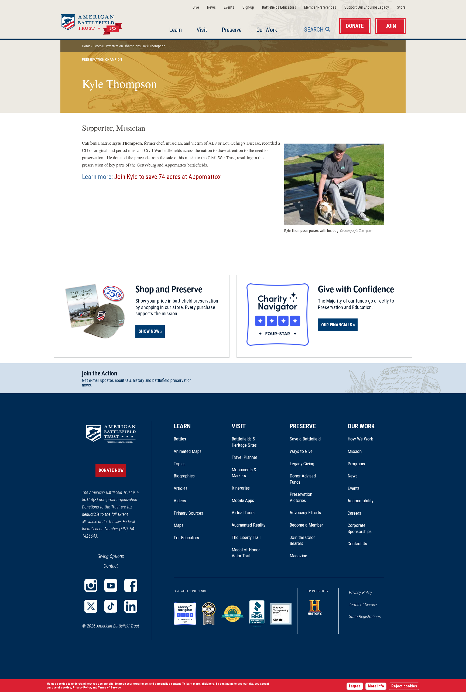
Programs (356, 463)
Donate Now (111, 470)
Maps (178, 525)
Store (401, 7)
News (211, 7)
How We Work (360, 439)
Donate (355, 26)
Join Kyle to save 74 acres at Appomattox (167, 177)
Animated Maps (187, 451)
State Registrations (365, 616)
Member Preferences (320, 7)
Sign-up (248, 7)
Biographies (184, 476)
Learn (175, 29)
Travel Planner (244, 457)
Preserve (232, 29)
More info (376, 686)
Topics (180, 463)
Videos (180, 500)
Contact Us (357, 543)
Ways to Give (301, 451)
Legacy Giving (308, 464)
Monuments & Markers (244, 472)
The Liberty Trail (250, 537)
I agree (355, 686)
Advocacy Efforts (305, 512)
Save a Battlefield (305, 439)
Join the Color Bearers (302, 540)
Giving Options (110, 556)
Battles (180, 439)
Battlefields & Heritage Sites (244, 441)
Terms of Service (363, 604)
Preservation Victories (301, 497)
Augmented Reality (248, 525)
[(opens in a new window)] (90, 585)
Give (196, 7)
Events (229, 7)
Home (97, 22)
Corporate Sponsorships (360, 528)
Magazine (298, 555)
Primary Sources (188, 513)
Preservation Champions (123, 46)
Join (390, 26)
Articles (180, 488)
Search (314, 29)
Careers (354, 513)
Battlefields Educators (279, 7)
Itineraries (241, 488)
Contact (111, 566)
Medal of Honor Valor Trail (249, 553)
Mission (355, 451)
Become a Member (306, 525)
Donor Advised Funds (303, 478)
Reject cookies (404, 686)
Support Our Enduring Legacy (366, 7)
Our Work (266, 29)
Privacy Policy (360, 592)
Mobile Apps (243, 500)
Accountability (361, 500)
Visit (202, 29)
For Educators (186, 537)
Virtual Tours (243, 512)
